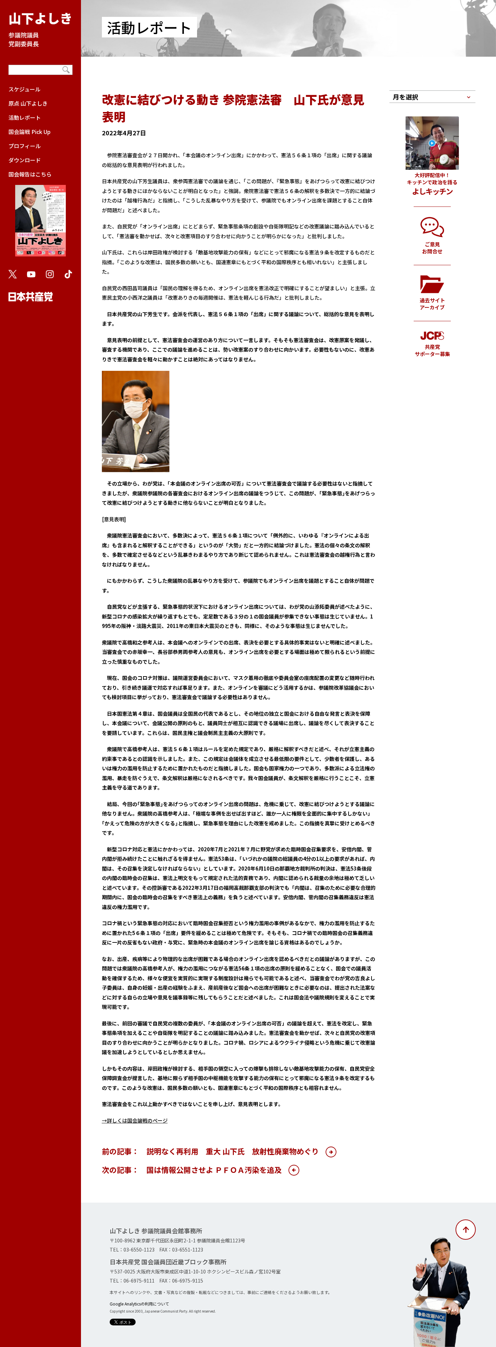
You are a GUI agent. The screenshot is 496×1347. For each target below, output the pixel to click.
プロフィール (24, 146)
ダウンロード (24, 160)
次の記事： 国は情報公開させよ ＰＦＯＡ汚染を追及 (192, 1169)
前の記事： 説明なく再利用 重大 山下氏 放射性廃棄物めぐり (210, 1151)
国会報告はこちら (30, 174)
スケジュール (24, 89)
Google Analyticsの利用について (139, 1304)
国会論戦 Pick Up (29, 132)
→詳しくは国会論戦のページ (135, 1120)
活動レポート (24, 117)
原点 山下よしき (28, 103)
